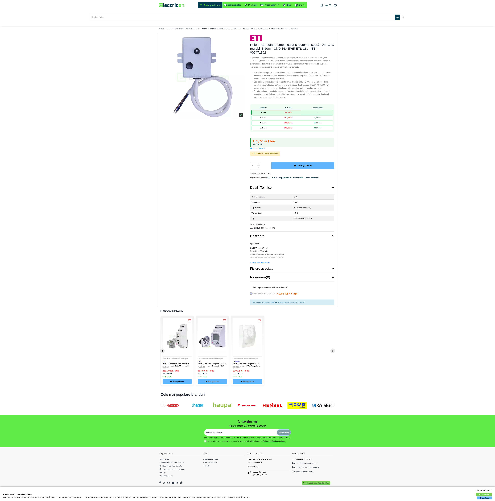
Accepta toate (484, 494)
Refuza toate (484, 498)
